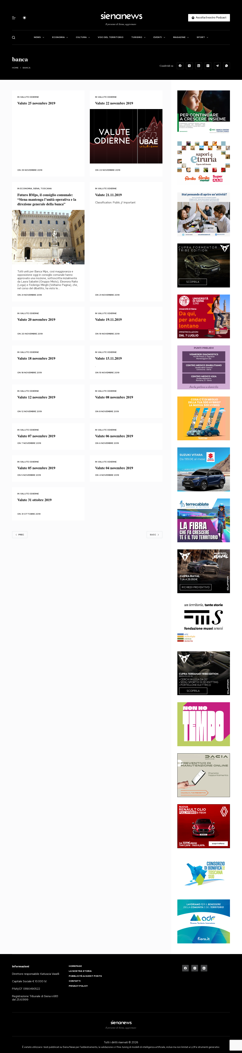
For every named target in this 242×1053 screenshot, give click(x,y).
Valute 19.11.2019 (108, 319)
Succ (153, 534)
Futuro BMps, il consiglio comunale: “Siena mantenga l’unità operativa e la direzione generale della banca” (46, 199)
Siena (36, 188)
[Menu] (14, 18)
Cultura (81, 37)
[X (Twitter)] (189, 65)
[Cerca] (13, 37)
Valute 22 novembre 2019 (114, 103)
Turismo (136, 37)
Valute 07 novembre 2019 (36, 436)
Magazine (179, 37)
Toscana (46, 188)
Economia (58, 37)
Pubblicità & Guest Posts (85, 976)
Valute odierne (29, 97)
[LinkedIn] (198, 65)
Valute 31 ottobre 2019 (34, 499)
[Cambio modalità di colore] (24, 18)
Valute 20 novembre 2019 (36, 319)
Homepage (75, 966)
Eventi (157, 37)
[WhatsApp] (226, 65)
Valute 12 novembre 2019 (36, 397)
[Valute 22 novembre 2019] (126, 136)
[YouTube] (204, 968)
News (37, 37)
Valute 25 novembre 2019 (36, 103)
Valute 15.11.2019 (108, 358)
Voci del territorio (110, 37)
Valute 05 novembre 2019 (36, 467)
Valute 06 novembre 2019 (114, 436)
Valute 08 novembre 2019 (114, 397)
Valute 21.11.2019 (108, 194)
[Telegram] (217, 65)
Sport (201, 37)
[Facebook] (180, 65)
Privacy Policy (78, 986)
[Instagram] (194, 968)
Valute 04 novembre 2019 (114, 467)
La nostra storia (80, 971)
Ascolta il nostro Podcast (211, 17)
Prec (21, 534)
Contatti (75, 981)
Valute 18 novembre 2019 (36, 358)
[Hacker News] (208, 65)
